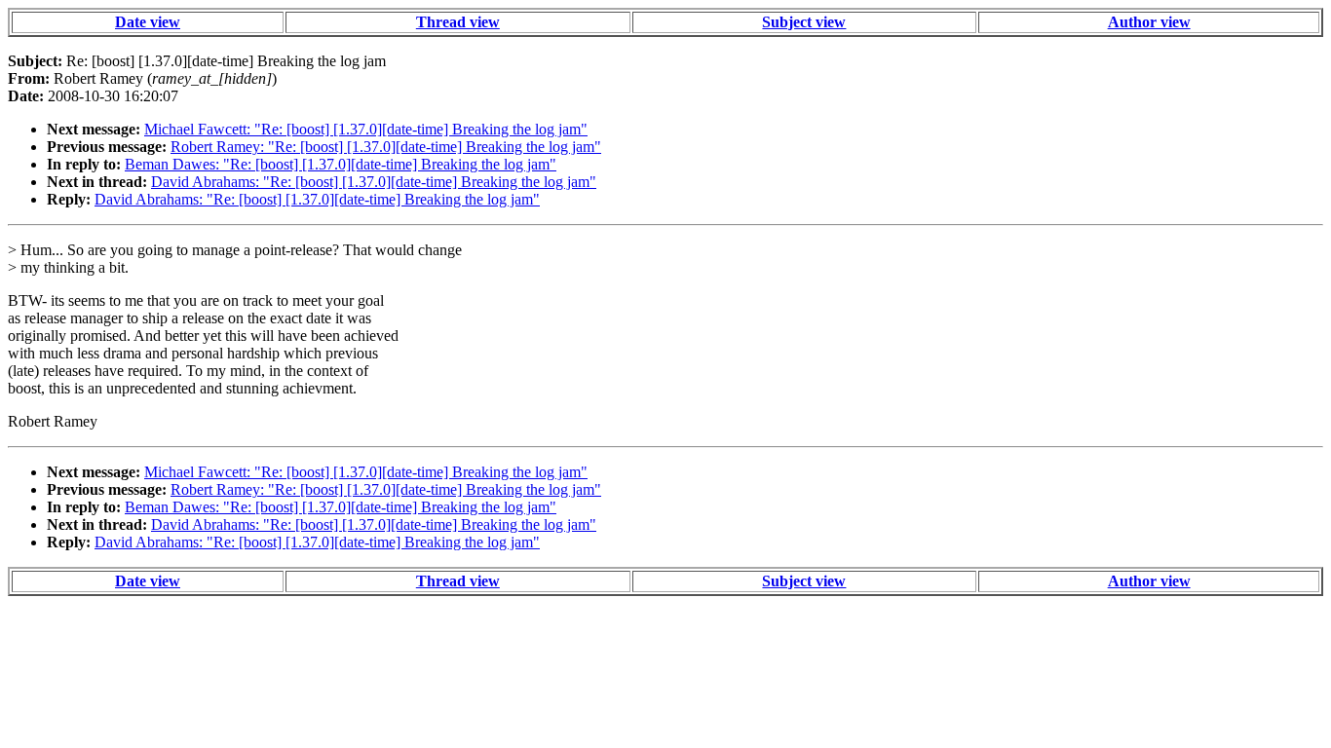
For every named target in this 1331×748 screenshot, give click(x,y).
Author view (1149, 22)
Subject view (804, 22)
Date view (147, 22)
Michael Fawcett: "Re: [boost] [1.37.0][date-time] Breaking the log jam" (366, 129)
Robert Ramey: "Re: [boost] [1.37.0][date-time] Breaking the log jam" (386, 146)
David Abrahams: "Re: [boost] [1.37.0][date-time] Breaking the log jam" (373, 181)
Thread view (458, 22)
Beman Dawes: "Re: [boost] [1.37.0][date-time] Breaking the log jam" (340, 164)
